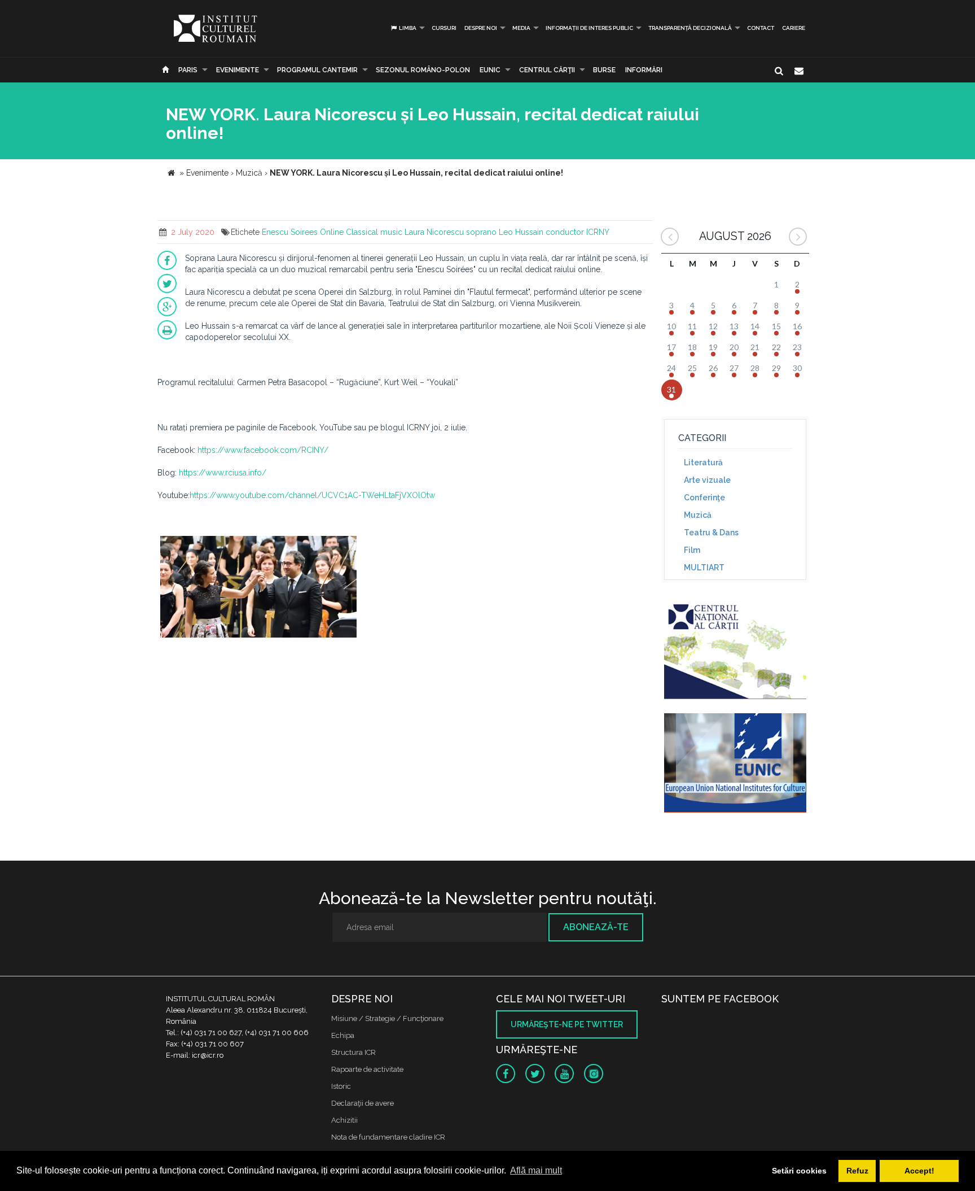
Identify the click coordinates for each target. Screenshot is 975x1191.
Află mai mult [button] (536, 1170)
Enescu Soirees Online (303, 232)
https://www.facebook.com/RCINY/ (262, 450)
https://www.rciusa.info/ (222, 472)
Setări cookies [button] (799, 1170)
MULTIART (704, 567)
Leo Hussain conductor (541, 232)
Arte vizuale (707, 480)
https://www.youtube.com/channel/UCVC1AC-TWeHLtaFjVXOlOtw (312, 495)
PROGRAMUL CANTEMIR (317, 70)
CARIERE (793, 28)
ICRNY (597, 232)
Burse (604, 70)
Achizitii (344, 1120)
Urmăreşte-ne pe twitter (567, 1024)
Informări (643, 70)
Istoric (341, 1086)
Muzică (698, 515)
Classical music (374, 232)
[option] (258, 588)
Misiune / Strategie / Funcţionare (387, 1018)
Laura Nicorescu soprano (451, 232)
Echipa (342, 1035)
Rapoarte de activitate (367, 1069)
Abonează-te (596, 927)
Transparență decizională (690, 28)
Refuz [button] (857, 1170)
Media (521, 28)
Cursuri (444, 28)
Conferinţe (704, 497)
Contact (760, 28)
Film (692, 550)
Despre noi (480, 28)
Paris (187, 70)
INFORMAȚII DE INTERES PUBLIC (589, 28)
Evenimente (237, 70)
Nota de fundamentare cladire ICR (388, 1137)
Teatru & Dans (711, 532)
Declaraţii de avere (362, 1103)
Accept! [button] (919, 1170)
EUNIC (490, 70)
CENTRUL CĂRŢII (547, 70)
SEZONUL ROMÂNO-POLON (423, 70)
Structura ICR (353, 1052)
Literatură (703, 462)
